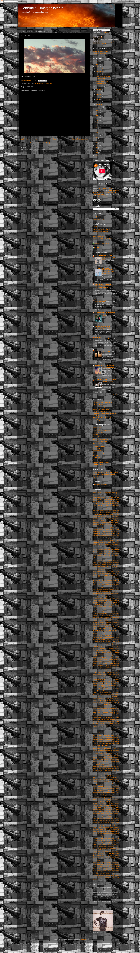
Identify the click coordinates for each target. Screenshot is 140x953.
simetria (101, 836)
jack (101, 667)
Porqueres (108, 781)
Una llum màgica (107, 351)
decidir (111, 588)
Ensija (117, 611)
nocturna (116, 729)
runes (102, 813)
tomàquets (95, 851)
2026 (96, 61)
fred (93, 639)
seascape (116, 829)
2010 (96, 143)
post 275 (110, 783)
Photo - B (95, 234)
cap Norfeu (112, 553)
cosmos (114, 584)
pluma (94, 779)
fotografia (108, 635)
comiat (98, 577)
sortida (94, 842)
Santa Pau (95, 827)
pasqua (94, 755)
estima (101, 620)
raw (99, 795)
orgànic (113, 737)
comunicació (95, 578)
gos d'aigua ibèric (112, 650)
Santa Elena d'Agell (111, 824)
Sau (105, 829)
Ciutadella (104, 571)
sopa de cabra (112, 840)
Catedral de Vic (110, 564)
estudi (101, 622)
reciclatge (117, 795)
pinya (97, 770)
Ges (102, 646)
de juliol (98, 92)
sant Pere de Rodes (103, 822)
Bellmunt (110, 527)
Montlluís (95, 717)
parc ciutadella (99, 753)
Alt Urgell (108, 503)
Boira (117, 533)
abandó (106, 494)
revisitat (112, 805)
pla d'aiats (113, 770)
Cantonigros (99, 553)
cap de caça (106, 553)
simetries (106, 836)
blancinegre (97, 533)
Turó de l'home (101, 862)
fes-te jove (116, 626)
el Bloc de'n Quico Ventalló (101, 462)
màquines (95, 700)
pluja (47, 83)
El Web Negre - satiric (99, 420)
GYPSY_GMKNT (106, 654)
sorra (118, 840)
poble (97, 779)
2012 (96, 138)
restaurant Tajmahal (106, 803)
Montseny (109, 717)
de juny (98, 94)
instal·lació (105, 663)
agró (115, 497)
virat (97, 873)
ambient (94, 505)
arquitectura (97, 514)
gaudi (113, 643)
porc (105, 781)
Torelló (106, 851)
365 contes (96, 460)
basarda (94, 524)
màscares (106, 702)
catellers (117, 564)
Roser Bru (105, 811)
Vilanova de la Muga (108, 872)
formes (95, 635)
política (111, 779)
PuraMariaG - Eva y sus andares (102, 402)
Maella (102, 694)
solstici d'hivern (96, 840)
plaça (94, 772)
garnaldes (95, 643)
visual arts (95, 875)
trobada (99, 860)
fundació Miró (110, 639)
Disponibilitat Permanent (103, 284)
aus (106, 516)
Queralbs (100, 792)
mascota (111, 702)
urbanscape (116, 864)
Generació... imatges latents (42, 8)
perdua (94, 764)
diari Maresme (97, 216)
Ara (118, 508)
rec (113, 795)
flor (97, 632)
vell (114, 866)
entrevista (99, 613)
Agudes (98, 499)
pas (118, 753)
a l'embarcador (100, 78)
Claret (106, 573)
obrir (97, 732)
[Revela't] (96, 248)
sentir (117, 831)
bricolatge (100, 538)
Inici (54, 139)
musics (106, 725)
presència (95, 786)
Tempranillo (111, 846)
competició (116, 577)
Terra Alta (95, 848)
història (94, 655)
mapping (112, 698)
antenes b (100, 508)
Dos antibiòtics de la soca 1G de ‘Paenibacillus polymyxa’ (104, 286)
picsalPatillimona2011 (108, 768)
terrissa (99, 848)
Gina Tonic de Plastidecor (100, 439)
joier (96, 670)
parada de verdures (114, 752)
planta (102, 775)
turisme (94, 862)
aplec (109, 508)
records (102, 797)
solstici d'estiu (115, 838)
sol (116, 836)
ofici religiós (116, 732)
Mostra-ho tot (116, 394)
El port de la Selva (106, 600)
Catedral (104, 564)
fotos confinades (104, 637)
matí (113, 705)
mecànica (95, 706)
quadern (117, 790)
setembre (112, 835)
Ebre (98, 596)
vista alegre (113, 873)
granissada (95, 652)
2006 (96, 153)
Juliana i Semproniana (110, 670)
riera (115, 805)
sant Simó (103, 824)
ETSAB (105, 622)
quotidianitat (106, 792)
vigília (101, 872)
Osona (95, 739)
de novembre (100, 71)
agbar (100, 497)
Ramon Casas (115, 794)
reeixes (117, 797)
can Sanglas (95, 549)
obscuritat (101, 732)
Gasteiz (100, 643)
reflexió (101, 799)
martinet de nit (96, 702)
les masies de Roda (106, 683)
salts (103, 815)
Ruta (108, 813)
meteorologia (112, 712)
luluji (105, 692)
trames (102, 857)
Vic (107, 870)
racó (112, 792)
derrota (94, 589)
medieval (100, 706)
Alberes (117, 499)
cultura (94, 588)
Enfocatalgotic (101, 611)
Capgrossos (100, 555)
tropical (103, 860)
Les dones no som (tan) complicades (104, 407)
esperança (113, 617)
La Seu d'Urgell (101, 679)
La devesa (115, 674)
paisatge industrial (114, 743)
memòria (117, 706)
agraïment (110, 497)
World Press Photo (98, 236)
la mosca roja (97, 427)
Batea (98, 527)
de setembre (100, 87)
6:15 (102, 494)
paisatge (110, 739)
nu (103, 731)
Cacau (117, 540)
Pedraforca (95, 761)
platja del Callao (97, 777)
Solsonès (109, 838)
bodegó (113, 533)
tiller (118, 848)
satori (101, 829)
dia (115, 589)
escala (107, 613)
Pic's (118, 766)
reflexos (111, 799)
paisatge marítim (101, 745)
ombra (105, 735)
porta (101, 783)
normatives (95, 731)
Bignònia (113, 531)
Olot (100, 735)
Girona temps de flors (105, 648)
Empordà (95, 609)
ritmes (113, 807)
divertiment (108, 595)
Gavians (95, 644)
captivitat (111, 555)
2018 (96, 122)
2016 (96, 128)
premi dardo (116, 784)
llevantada (95, 688)
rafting (100, 794)
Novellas (101, 731)
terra (118, 846)
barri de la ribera (114, 522)
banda (102, 520)
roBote (103, 809)
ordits (109, 737)
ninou (99, 729)
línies (118, 685)
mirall (108, 714)
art (102, 514)
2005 (96, 155)
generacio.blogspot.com (105, 196)
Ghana (105, 646)
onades (117, 735)
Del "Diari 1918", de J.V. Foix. (103, 328)
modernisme (96, 715)
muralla (117, 719)
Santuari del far (105, 827)
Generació (109, 644)
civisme (108, 571)
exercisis (95, 624)
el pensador (96, 448)
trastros (108, 859)
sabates (111, 813)
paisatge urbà (99, 748)
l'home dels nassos (101, 674)
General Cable (115, 644)
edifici (106, 597)
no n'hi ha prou (108, 729)
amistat (103, 505)
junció (117, 670)
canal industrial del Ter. (101, 551)
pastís (117, 757)
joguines (111, 669)
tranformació (95, 859)
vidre (94, 872)
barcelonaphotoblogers (99, 522)
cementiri (95, 568)
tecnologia (113, 844)
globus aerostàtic (115, 648)
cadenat (101, 542)
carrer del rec (105, 558)
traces (117, 855)
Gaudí (117, 643)
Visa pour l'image (104, 873)
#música (107, 492)
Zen (111, 877)
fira (110, 630)
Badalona (105, 518)
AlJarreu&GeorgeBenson (110, 501)
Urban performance (108, 864)
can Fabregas (110, 548)
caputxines (116, 555)
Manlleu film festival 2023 (99, 698)
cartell (110, 559)
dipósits (113, 593)
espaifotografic (96, 617)
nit (102, 729)
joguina (107, 668)
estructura (116, 620)
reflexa (97, 799)
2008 (96, 148)
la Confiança (109, 674)
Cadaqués (96, 542)
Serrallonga (99, 835)
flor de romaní (101, 632)
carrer (110, 557)
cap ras (117, 553)
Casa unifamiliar (96, 560)
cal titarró (116, 544)
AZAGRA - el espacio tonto (101, 409)
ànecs (110, 507)
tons (99, 851)
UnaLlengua (99, 864)
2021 (96, 115)
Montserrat (116, 717)
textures (113, 848)
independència (106, 661)
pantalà (114, 750)
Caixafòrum (95, 544)
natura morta (101, 727)
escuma (101, 615)
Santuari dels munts (114, 827)
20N (115, 492)
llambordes (98, 687)
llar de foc (112, 687)
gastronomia (105, 643)
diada (118, 589)
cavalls (104, 566)
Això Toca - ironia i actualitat (101, 411)
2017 (96, 125)
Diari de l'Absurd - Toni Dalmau (102, 417)
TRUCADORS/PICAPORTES (103, 256)
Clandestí (95, 573)
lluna (101, 690)
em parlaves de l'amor (113, 606)
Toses (98, 853)
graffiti (117, 650)
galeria (100, 641)
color (102, 575)
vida (110, 870)
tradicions (95, 857)
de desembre (100, 69)
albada (110, 499)
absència (116, 494)
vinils (118, 872)
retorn (104, 805)
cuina (118, 586)
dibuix (106, 591)
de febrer (99, 104)
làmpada (116, 679)
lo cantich (95, 455)
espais (101, 617)
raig (103, 794)
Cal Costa (111, 544)
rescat (94, 803)
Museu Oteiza (96, 725)
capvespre (96, 557)
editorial (111, 596)
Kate (94, 672)
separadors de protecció (103, 833)
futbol (118, 639)
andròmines (105, 507)
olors (97, 735)
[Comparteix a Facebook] (44, 81)
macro (98, 694)
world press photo (98, 877)
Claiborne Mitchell (115, 571)
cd (110, 566)
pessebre (113, 766)
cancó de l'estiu (115, 551)
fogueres (106, 633)
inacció (94, 661)
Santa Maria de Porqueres (113, 825)
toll (118, 849)
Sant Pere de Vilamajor (113, 822)
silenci (97, 836)
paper (117, 750)
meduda (112, 706)
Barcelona (114, 520)
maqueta (117, 698)
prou (108, 788)
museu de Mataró (111, 721)
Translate (107, 32)
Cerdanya (104, 569)
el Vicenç (95, 602)
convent (100, 582)
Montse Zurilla (101, 717)
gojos (103, 650)
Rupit (105, 813)
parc (94, 753)
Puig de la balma (113, 788)
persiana (117, 764)
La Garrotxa (101, 676)
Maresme (108, 700)
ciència (112, 569)
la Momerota (102, 677)
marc (103, 700)
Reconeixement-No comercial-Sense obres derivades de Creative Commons (106, 192)
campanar (104, 547)
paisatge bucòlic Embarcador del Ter (105, 741)
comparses (110, 577)
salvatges (107, 815)
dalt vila (103, 588)
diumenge (98, 595)
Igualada (104, 657)
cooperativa (106, 582)
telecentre (95, 846)
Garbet (117, 641)
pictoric (117, 768)
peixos (100, 761)
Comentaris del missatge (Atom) (40, 143)
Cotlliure (98, 586)
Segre (98, 831)
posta (113, 783)
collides (117, 573)
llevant (117, 687)
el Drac (113, 598)
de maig (99, 97)
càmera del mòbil (111, 546)
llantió (107, 687)
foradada (117, 633)
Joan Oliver (95, 668)
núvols (43, 83)
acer (113, 495)
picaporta (95, 768)
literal (94, 687)
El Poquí (98, 600)
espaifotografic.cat (98, 219)
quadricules (95, 792)
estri (111, 620)
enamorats (111, 609)
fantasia (98, 626)
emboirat (104, 608)
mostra (94, 719)
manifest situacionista (98, 696)
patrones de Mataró (109, 759)
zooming (95, 879)
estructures (96, 622)
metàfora (105, 712)
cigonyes (117, 569)
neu (115, 727)
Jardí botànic (107, 667)
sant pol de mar (97, 824)
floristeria (114, 632)
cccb (108, 566)
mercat (95, 708)
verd (101, 868)
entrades (95, 613)
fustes (114, 639)
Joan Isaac (116, 667)
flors (118, 632)
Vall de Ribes (96, 866)
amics (98, 505)
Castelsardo (116, 562)
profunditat (116, 786)
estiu (106, 620)
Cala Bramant (96, 546)
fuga (96, 639)
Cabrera (116, 539)
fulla (102, 639)
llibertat (100, 688)
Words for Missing (100, 301)
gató (110, 643)
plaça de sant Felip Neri (100, 773)
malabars (117, 694)
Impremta (110, 659)
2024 (96, 66)
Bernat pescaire (114, 529)
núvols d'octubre (101, 83)
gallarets (105, 641)
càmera (104, 546)
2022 (96, 112)
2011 (96, 140)
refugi (115, 799)
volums (112, 875)
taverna (99, 844)
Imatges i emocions (101, 350)
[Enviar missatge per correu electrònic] (35, 80)
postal (105, 785)
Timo (97, 849)
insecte (99, 663)
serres (107, 835)
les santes (116, 683)
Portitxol (105, 783)
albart (113, 499)
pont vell (101, 781)
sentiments (111, 831)
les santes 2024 (104, 685)
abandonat (111, 494)
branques (95, 539)
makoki (112, 694)
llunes (112, 690)
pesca (108, 766)
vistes (117, 873)
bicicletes (103, 531)
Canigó (94, 553)
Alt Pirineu (102, 503)
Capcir (94, 555)
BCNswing (104, 527)
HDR (111, 654)
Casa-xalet (103, 560)
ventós (94, 868)
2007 (96, 150)
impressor (116, 659)
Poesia (100, 779)
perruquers (111, 764)
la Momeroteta (108, 677)
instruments (96, 665)
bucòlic (108, 538)
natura (95, 727)
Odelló (111, 732)
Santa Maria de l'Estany (101, 825)
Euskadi (109, 622)
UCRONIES (96, 444)
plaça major (110, 774)
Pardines (106, 753)
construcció (109, 580)
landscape (95, 681)
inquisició (95, 663)
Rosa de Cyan (97, 437)
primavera (101, 786)
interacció (101, 665)
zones (114, 877)
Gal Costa (95, 641)
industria (113, 661)
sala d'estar (99, 815)
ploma (111, 777)
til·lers (94, 849)
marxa (101, 702)
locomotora (116, 690)
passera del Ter (112, 757)
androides (99, 507)
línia (115, 685)
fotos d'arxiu (111, 637)
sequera (111, 833)
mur (111, 719)
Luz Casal (111, 692)
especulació (106, 617)
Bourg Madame (110, 537)
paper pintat (95, 752)
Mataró (107, 704)
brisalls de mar (97, 450)
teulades (104, 848)
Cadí (114, 542)
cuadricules (113, 586)
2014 (96, 132)
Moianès (103, 715)
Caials (117, 542)
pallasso (100, 750)
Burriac (112, 538)
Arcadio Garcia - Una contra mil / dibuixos (105, 472)
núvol (106, 731)
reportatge (108, 801)
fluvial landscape (100, 633)
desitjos (105, 589)
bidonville (108, 531)
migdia (94, 714)
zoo (118, 877)
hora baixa (103, 655)
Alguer (98, 501)
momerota (107, 715)
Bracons (117, 537)
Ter (115, 846)
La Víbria (109, 679)
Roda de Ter (113, 809)
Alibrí (103, 501)
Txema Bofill (108, 862)
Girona (97, 648)
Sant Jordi (110, 818)
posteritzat (110, 784)
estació (105, 619)
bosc (100, 537)
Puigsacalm (110, 790)
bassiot (94, 527)
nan (118, 725)
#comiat (94, 492)
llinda (111, 688)
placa (118, 770)
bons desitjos (113, 535)
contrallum (116, 580)
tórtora (117, 851)
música (102, 725)
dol (112, 595)
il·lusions (112, 657)
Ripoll (105, 807)
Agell (104, 497)
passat (98, 755)
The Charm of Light (101, 300)
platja (109, 776)
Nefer (107, 727)
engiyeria (107, 611)
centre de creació (103, 568)
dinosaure (108, 593)
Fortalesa (101, 635)
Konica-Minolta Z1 (103, 672)
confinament (96, 580)
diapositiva (102, 591)
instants (116, 663)
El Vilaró (101, 602)
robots (107, 809)
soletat (97, 838)
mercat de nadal (99, 710)
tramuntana (116, 857)
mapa (108, 698)
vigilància (97, 872)
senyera (94, 833)
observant (106, 732)
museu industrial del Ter (113, 723)
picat (100, 768)
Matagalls (100, 705)
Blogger (83, 939)
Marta (117, 700)
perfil (102, 764)
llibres (108, 688)
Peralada (116, 763)
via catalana (97, 870)
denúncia (116, 588)
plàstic (105, 775)
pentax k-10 (96, 763)
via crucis (103, 870)
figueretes (110, 628)
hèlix (114, 654)
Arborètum (102, 510)
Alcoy (94, 501)
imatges (106, 659)
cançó (109, 551)
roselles (100, 811)
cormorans (111, 582)
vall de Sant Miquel (106, 866)
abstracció (96, 495)
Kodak (97, 672)
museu (94, 721)
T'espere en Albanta (99, 446)
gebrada (99, 644)
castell (94, 562)
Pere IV (98, 764)
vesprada (113, 868)
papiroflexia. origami (104, 752)
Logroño (94, 692)
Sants (100, 827)
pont (97, 781)
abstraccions (103, 495)
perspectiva (96, 766)
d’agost (98, 89)
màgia (105, 694)
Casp (118, 560)
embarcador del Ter (97, 608)
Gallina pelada (111, 641)
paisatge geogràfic (102, 743)
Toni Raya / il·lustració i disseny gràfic (104, 474)
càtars (99, 564)
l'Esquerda (116, 672)
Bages (109, 518)
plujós (117, 777)
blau (102, 533)
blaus (105, 533)
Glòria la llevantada (97, 650)
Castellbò (99, 562)
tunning (117, 860)
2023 (96, 110)
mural (113, 719)
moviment (99, 719)
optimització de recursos (98, 737)
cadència (105, 542)
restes (112, 803)
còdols (109, 573)
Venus (98, 868)
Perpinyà (106, 764)
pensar (117, 761)
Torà (102, 851)
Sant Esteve (100, 818)
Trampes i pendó (108, 857)
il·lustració (100, 659)
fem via (111, 626)
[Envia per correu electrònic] (39, 81)
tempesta (100, 846)
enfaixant (95, 611)
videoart (117, 870)
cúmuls (98, 587)
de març (99, 102)
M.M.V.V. (117, 692)
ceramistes (95, 569)
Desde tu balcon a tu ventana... (105, 365)
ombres (111, 735)
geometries (96, 646)
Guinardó (95, 654)
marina (113, 700)
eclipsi (102, 596)
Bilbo (116, 531)
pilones (94, 770)
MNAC (113, 714)
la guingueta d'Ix (111, 676)
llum (94, 690)
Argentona (103, 512)
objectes (116, 731)
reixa (94, 801)
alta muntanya (115, 503)
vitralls (100, 875)
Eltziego (104, 606)
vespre (117, 868)
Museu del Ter (102, 723)
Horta (111, 656)
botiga (104, 537)
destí (108, 589)
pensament (112, 761)
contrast (95, 582)
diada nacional (96, 591)
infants (117, 661)
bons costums (106, 535)
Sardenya (96, 829)
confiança (116, 578)
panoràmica (109, 750)
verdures (105, 868)
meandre (117, 705)
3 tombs (98, 494)
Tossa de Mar (103, 853)
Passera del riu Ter (103, 757)
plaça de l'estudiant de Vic (102, 772)
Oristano (117, 737)
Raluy (105, 794)
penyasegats (110, 763)
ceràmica (116, 568)
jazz (112, 667)
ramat (110, 794)
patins (101, 759)
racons (114, 792)
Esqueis (94, 619)
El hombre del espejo (108, 367)
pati (98, 759)
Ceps (111, 568)
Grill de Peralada (102, 652)
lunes (107, 692)
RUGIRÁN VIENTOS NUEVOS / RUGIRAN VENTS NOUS (108, 271)
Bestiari (99, 531)
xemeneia (106, 877)
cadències (110, 542)
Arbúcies (110, 510)
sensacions (103, 831)
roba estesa (98, 809)
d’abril (98, 99)
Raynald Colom (104, 795)
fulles (104, 639)
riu (116, 807)
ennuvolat (113, 611)
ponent (94, 781)
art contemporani (107, 514)
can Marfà (116, 547)
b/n (94, 518)
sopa (107, 840)
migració (99, 714)
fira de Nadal (114, 630)
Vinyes (94, 873)
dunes (94, 597)
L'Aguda (110, 672)
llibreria (104, 688)
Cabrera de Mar (97, 540)
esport (117, 617)
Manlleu (115, 696)
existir (99, 624)
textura (109, 848)
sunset (108, 842)
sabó (115, 813)
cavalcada (99, 566)
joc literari (100, 668)
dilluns (104, 593)
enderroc (116, 610)
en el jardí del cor (103, 610)
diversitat (102, 595)
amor (107, 505)
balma (94, 520)
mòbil (117, 714)
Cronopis (107, 586)
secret (94, 831)
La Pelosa (114, 677)
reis (118, 799)
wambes (117, 875)
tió (99, 849)
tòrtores (94, 853)
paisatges (109, 748)
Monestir (113, 715)
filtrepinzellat (96, 630)
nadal (110, 725)
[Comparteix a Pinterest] (46, 81)
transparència (102, 859)
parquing (114, 753)
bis (118, 531)
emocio (108, 608)
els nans (99, 606)
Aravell (97, 510)
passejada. (95, 757)
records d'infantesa (110, 797)
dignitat (113, 591)
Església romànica (114, 615)
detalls (112, 589)
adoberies (96, 497)
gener (105, 644)
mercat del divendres (109, 710)
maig (109, 694)
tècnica (108, 844)
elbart (105, 602)
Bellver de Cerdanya (104, 529)
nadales (115, 725)
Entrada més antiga (80, 139)
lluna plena (106, 690)
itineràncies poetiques (99, 453)
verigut (108, 868)
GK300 (95, 227)
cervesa (109, 569)
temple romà (105, 846)
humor (99, 657)
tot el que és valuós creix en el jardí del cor (106, 855)
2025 (96, 64)
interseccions (113, 665)
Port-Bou (98, 783)
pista (109, 770)
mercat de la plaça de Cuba (103, 708)
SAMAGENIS (114, 815)
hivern (98, 656)
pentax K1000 (103, 763)
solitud (101, 838)
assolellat (98, 516)
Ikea (108, 657)
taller (118, 842)
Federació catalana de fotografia (102, 238)
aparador (105, 508)
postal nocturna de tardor (103, 76)
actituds (117, 495)
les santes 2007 (96, 685)
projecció (95, 788)
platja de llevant (115, 775)
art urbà (114, 514)
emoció (112, 608)
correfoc (117, 582)
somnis (103, 840)
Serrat (104, 835)
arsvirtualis (96, 434)
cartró (114, 558)
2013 (96, 135)
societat (113, 836)
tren (115, 859)
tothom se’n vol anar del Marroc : (104, 339)
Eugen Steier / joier (98, 477)
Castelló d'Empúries (107, 562)
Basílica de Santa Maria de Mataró (106, 526)
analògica (112, 505)
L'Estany (95, 674)
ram (108, 794)
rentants (102, 801)
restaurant (98, 803)
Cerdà (99, 569)
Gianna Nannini (111, 646)
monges (117, 715)
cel (112, 566)
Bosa (97, 537)
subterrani (103, 842)
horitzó (108, 656)
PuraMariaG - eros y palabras (102, 430)
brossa (104, 538)
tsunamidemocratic (110, 860)
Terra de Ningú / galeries (100, 231)
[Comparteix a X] (42, 81)
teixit (118, 844)
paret (110, 753)
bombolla (101, 535)
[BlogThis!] (41, 81)
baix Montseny (115, 518)
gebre (102, 644)
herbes (117, 654)
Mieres (117, 712)
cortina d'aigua (100, 584)
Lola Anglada (100, 692)
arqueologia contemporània (112, 512)
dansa (107, 587)
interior (107, 665)
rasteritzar (95, 795)
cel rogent (37, 83)
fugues (98, 639)
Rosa (95, 811)
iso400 (94, 667)
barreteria (107, 522)
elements (109, 602)
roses (110, 811)
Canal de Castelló (103, 549)
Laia (113, 679)
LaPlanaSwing (102, 681)
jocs (104, 669)
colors (106, 575)
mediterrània (107, 706)
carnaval (106, 557)
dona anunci (116, 595)
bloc (108, 533)
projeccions (99, 788)
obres (94, 732)
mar (99, 700)
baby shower (98, 518)
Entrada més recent (29, 139)
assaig (94, 516)
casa (118, 559)
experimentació (104, 624)
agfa (107, 497)
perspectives (103, 766)
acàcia (109, 495)
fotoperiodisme (96, 637)
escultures (95, 615)
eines (100, 598)
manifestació (108, 696)
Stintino (98, 842)
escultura (116, 613)
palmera (104, 750)
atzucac (102, 516)
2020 (96, 117)
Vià (93, 870)
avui (118, 516)
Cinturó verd (96, 571)
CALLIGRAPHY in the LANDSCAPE (106, 379)
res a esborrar (115, 801)
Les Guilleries (96, 683)
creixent (102, 586)
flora (106, 632)
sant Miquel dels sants (106, 820)
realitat (110, 795)
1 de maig (111, 492)
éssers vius (100, 619)
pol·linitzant (116, 779)
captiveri (106, 555)
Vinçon (114, 872)
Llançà (104, 687)
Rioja (102, 807)
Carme (101, 557)
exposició (111, 624)
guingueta (99, 654)
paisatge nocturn (114, 746)
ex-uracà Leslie (115, 622)
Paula (117, 759)
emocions (117, 608)
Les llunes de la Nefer (102, 81)
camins (99, 548)
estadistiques (110, 619)
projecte (104, 788)
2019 (96, 120)
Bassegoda (116, 526)
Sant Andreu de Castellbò (106, 816)
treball (112, 859)
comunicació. (103, 578)
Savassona (109, 829)
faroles (102, 626)
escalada (112, 613)
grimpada (109, 652)
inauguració (99, 661)
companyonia (103, 577)
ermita (103, 613)
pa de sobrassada (101, 739)
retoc (100, 805)
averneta (115, 516)
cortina (94, 584)
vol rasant (107, 875)
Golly (106, 650)
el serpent (113, 600)
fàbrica (117, 624)
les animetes (109, 681)
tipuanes (112, 849)
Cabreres (105, 540)
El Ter (117, 600)
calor (101, 546)
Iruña (118, 665)
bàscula (99, 524)
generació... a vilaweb (99, 53)
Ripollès (109, 807)
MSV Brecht (106, 719)
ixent (99, 667)
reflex (94, 799)
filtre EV (116, 628)
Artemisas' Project (98, 404)
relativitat (97, 801)
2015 (96, 130)
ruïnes (98, 813)
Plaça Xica (97, 775)
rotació (113, 811)
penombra (105, 761)
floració (110, 632)
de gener (99, 107)
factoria (94, 626)
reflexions (105, 799)
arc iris (97, 512)
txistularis (114, 862)
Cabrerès (112, 540)
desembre (99, 589)
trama (99, 857)
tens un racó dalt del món (103, 326)
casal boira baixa (111, 560)
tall (115, 842)
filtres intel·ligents (105, 630)
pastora (94, 759)
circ (100, 571)
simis (109, 836)
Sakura (94, 815)
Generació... (98, 337)
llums (97, 690)
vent (51, 83)
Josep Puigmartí (101, 670)
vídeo (113, 870)
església (106, 615)
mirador (104, 714)
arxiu (118, 514)
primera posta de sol (109, 786)
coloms (98, 575)
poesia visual (106, 779)
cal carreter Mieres (103, 544)
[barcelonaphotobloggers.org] (101, 243)
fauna (106, 626)
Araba (94, 510)
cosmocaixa (108, 584)
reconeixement (96, 797)
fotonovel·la (116, 635)
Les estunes (116, 681)
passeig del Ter (113, 755)
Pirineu (105, 770)
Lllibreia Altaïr (116, 688)
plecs (108, 777)
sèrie (114, 833)
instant (111, 663)
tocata (115, 849)
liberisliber (111, 685)
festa (94, 628)
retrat (107, 805)
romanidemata (107, 37)
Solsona (105, 838)
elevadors (106, 604)
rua (96, 813)
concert (110, 578)
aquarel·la (114, 509)
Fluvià (94, 633)
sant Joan (105, 818)
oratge (106, 737)
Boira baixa (96, 535)
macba (94, 694)
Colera (113, 573)
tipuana (107, 849)
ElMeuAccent (112, 604)
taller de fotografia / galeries (101, 229)
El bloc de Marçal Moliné (100, 441)
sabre (117, 813)
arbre (106, 510)
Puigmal (102, 790)
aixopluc (106, 499)
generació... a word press (100, 51)
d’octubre (99, 74)
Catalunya (95, 564)
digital (110, 591)
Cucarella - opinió (98, 464)
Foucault (117, 637)
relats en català (97, 457)
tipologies (102, 850)
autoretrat (109, 516)
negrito (111, 727)
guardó (117, 652)
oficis (94, 735)
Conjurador (103, 580)
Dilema (104, 315)
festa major (102, 628)
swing (112, 842)
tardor (95, 844)
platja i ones (104, 777)
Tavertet (104, 844)
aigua (101, 499)
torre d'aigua (112, 851)
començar (111, 575)
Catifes (94, 566)
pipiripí (100, 770)
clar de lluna (101, 573)
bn (109, 533)
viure (103, 875)
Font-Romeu (112, 633)
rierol (99, 807)
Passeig (104, 755)
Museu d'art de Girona (101, 721)
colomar (94, 575)
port (113, 781)
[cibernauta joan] (98, 432)
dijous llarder (98, 593)
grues (113, 652)
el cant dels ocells (106, 598)
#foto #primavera (100, 492)
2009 (96, 145)
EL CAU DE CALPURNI (102, 268)
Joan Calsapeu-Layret (105, 188)
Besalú (95, 531)
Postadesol (100, 784)
